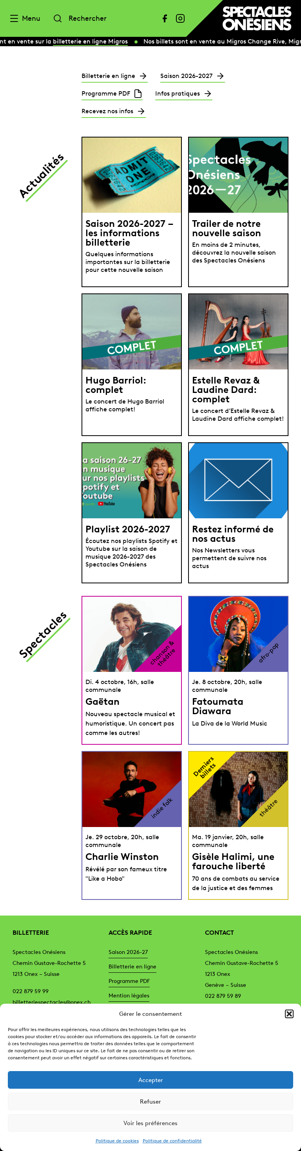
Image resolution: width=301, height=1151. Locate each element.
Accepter (150, 1080)
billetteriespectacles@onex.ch (52, 1002)
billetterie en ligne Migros (86, 41)
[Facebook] (164, 18)
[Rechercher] (57, 18)
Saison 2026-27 (128, 952)
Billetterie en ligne (132, 966)
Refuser (150, 1101)
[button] (289, 1014)
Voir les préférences (150, 1123)
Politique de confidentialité (172, 1141)
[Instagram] (180, 18)
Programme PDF (129, 981)
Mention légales (129, 995)
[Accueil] (257, 18)
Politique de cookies (117, 1141)
